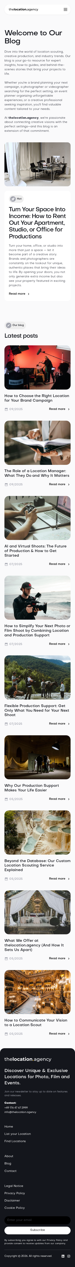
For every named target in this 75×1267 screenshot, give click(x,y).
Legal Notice (13, 1186)
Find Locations (15, 1141)
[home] (23, 9)
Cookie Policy (14, 1208)
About (8, 1156)
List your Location (17, 1134)
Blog (7, 1163)
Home (8, 1126)
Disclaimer (12, 1200)
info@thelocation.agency (20, 1112)
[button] (65, 9)
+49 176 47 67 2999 (16, 1108)
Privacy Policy (14, 1193)
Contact (10, 1171)
